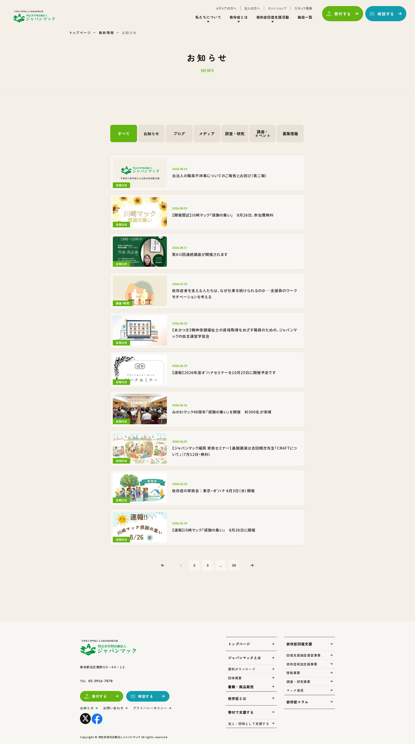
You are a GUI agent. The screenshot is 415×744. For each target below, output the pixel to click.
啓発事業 (293, 672)
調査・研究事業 (298, 681)
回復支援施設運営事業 (303, 655)
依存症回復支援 (299, 643)
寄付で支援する (241, 712)
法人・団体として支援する (248, 723)
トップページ (80, 32)
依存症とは (237, 698)
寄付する (342, 13)
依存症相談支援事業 (301, 664)
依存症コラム (297, 701)
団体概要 (235, 678)
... (220, 565)
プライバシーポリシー (150, 708)
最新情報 (106, 32)
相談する (385, 13)
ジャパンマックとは (244, 657)
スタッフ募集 (303, 8)
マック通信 (295, 690)
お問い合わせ (113, 708)
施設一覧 (305, 17)
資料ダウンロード (241, 669)
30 (234, 565)
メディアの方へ (226, 8)
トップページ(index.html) (34, 16)
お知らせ (87, 708)
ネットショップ (277, 8)
